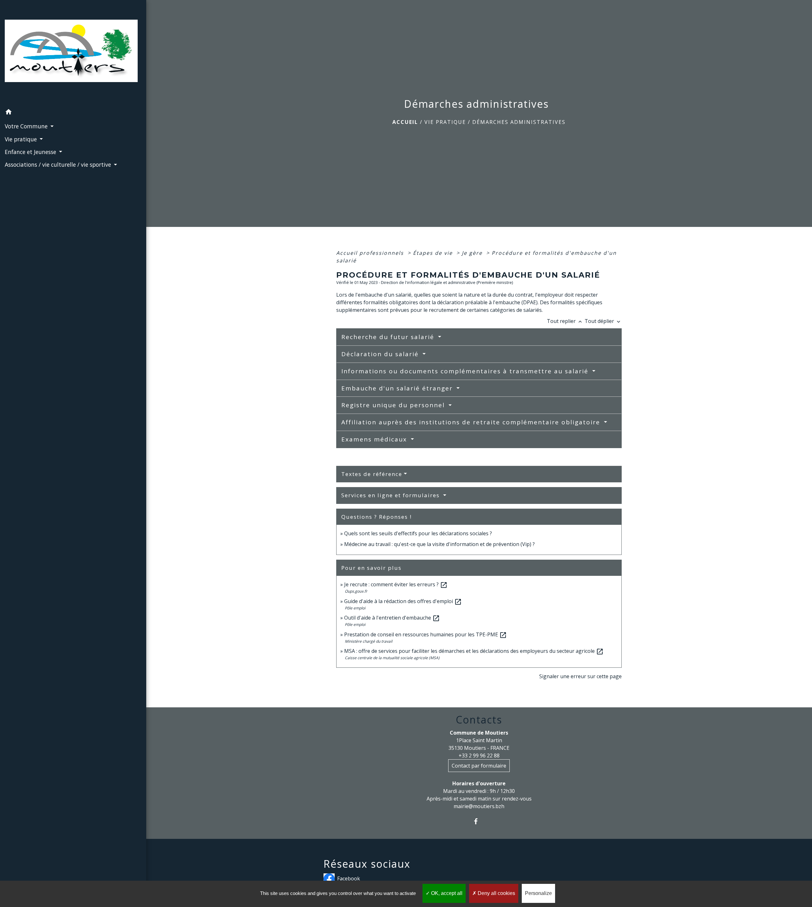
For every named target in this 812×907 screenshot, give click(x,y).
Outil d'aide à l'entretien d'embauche (392, 617)
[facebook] (479, 821)
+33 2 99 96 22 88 (479, 755)
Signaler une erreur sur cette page (580, 676)
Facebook (348, 878)
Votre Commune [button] (27, 126)
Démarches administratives (519, 122)
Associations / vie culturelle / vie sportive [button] (59, 164)
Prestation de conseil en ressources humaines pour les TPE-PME (425, 634)
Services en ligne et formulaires (391, 495)
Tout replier (565, 321)
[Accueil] (73, 52)
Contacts (479, 720)
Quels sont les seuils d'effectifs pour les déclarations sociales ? (418, 533)
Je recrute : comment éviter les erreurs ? (396, 584)
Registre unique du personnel (394, 405)
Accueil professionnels (371, 252)
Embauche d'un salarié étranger (398, 388)
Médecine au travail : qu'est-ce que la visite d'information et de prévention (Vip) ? (439, 544)
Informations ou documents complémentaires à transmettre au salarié (466, 371)
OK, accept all (446, 893)
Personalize (538, 893)
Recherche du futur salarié (388, 337)
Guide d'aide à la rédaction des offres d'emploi (403, 601)
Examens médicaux (375, 439)
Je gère (473, 252)
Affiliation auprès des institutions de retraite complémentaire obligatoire (471, 422)
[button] (73, 113)
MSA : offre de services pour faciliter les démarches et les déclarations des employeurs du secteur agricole (474, 650)
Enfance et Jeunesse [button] (31, 152)
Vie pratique (445, 122)
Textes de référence (371, 474)
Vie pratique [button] (21, 139)
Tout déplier (603, 321)
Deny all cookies (495, 893)
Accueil (405, 122)
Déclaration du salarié (381, 354)
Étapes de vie (434, 252)
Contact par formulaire (479, 765)
